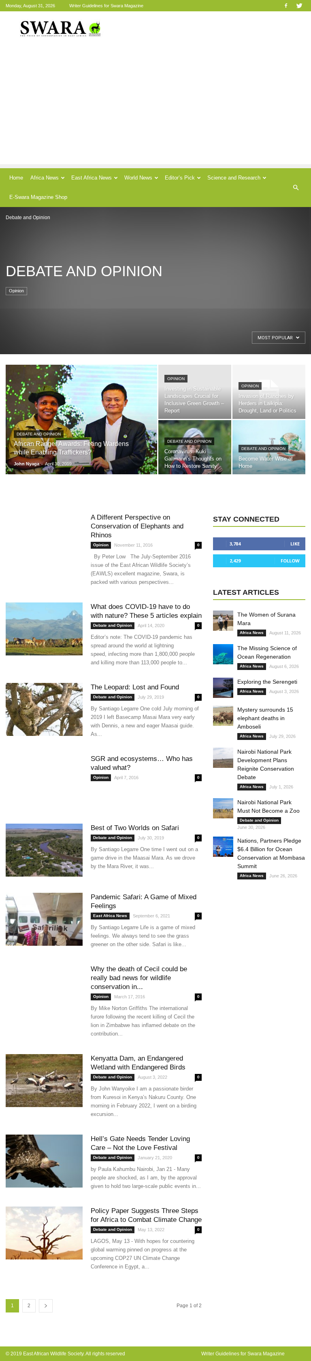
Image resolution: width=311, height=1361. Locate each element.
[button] (295, 187)
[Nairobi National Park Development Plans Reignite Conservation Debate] (223, 758)
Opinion (16, 290)
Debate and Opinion (39, 434)
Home (16, 178)
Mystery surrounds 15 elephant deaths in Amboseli (265, 718)
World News (138, 178)
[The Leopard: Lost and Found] (44, 709)
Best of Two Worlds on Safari (135, 828)
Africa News (44, 178)
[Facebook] (286, 5)
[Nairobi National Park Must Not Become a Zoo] (223, 808)
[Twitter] (299, 5)
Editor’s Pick (180, 178)
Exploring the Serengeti (267, 681)
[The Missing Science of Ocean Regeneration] (223, 654)
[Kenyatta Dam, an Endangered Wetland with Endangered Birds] (44, 1080)
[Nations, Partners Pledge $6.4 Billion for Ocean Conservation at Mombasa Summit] (223, 847)
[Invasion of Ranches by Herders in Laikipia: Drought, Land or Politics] (268, 392)
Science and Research (233, 178)
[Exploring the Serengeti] (223, 688)
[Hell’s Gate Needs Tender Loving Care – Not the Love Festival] (44, 1161)
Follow (290, 561)
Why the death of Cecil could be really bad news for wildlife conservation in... (139, 978)
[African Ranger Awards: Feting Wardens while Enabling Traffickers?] (81, 430)
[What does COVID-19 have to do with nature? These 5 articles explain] (44, 628)
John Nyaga (26, 463)
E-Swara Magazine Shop (38, 197)
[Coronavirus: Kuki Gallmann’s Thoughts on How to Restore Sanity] (194, 447)
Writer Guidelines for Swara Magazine (107, 5)
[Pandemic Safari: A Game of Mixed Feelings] (44, 919)
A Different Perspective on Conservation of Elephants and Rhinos (137, 526)
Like (295, 544)
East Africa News (91, 178)
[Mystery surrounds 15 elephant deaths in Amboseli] (223, 716)
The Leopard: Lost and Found (135, 687)
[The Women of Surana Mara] (223, 621)
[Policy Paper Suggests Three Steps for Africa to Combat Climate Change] (44, 1233)
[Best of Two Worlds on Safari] (44, 850)
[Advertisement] (155, 107)
